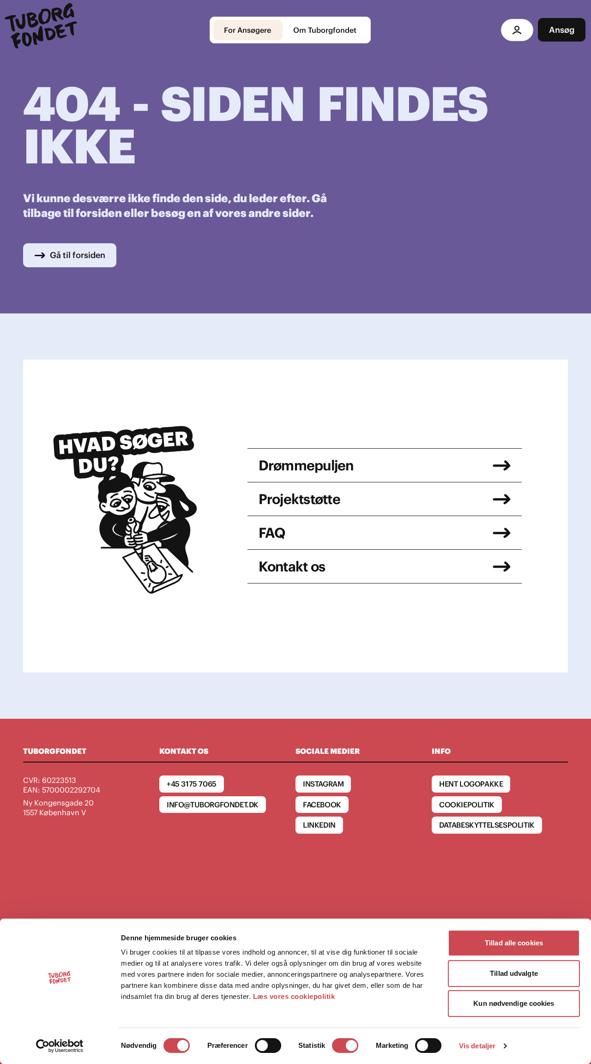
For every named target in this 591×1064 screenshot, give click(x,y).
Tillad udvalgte (514, 973)
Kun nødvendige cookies (513, 1003)
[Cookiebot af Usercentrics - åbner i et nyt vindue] (59, 1046)
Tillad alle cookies (514, 943)
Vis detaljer (477, 1046)
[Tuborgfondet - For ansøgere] (42, 30)
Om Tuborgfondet (324, 30)
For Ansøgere (247, 30)
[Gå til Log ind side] (517, 30)
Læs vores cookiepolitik (294, 996)
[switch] (268, 1045)
